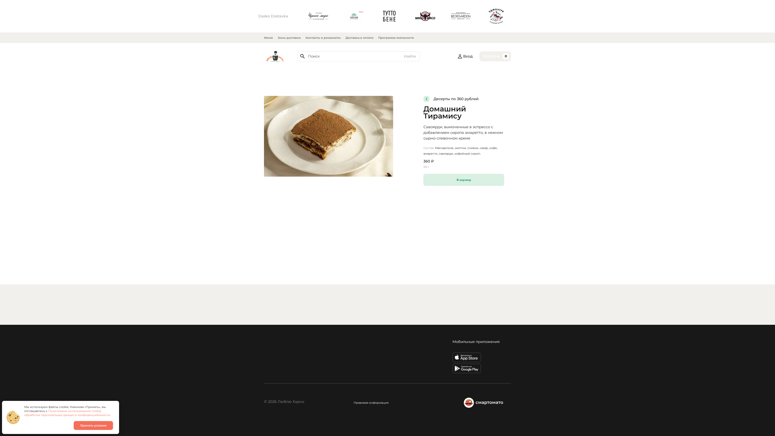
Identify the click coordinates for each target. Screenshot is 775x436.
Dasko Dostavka (273, 16)
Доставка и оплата (359, 38)
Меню (268, 38)
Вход (468, 56)
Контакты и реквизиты (323, 38)
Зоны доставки (289, 38)
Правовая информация (371, 403)
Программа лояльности (396, 38)
